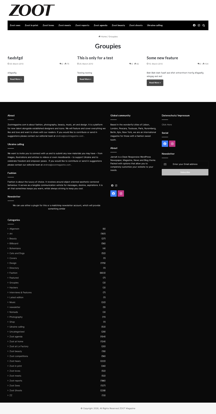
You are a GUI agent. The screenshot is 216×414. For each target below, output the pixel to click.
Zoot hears (15, 361)
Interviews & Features (20, 292)
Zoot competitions (18, 356)
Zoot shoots (136, 25)
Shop (12, 322)
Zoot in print (31, 25)
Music (12, 302)
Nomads (13, 312)
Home (103, 36)
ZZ (10, 395)
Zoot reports (82, 25)
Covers (13, 258)
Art (10, 233)
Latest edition (16, 297)
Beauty (13, 238)
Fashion (13, 273)
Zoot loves (48, 25)
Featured (14, 277)
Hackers (13, 287)
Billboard (13, 243)
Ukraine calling (155, 25)
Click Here (167, 124)
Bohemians (15, 248)
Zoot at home (16, 341)
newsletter (14, 307)
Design (12, 263)
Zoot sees (15, 25)
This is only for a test (95, 57)
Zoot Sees (14, 385)
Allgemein (14, 228)
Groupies (14, 282)
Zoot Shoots (15, 390)
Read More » (16, 79)
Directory (14, 268)
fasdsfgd (15, 57)
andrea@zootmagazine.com (69, 136)
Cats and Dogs (17, 253)
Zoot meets (65, 25)
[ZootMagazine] (32, 10)
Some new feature (162, 57)
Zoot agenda (100, 25)
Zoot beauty (118, 25)
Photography (16, 317)
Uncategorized (16, 331)
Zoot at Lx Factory (18, 346)
